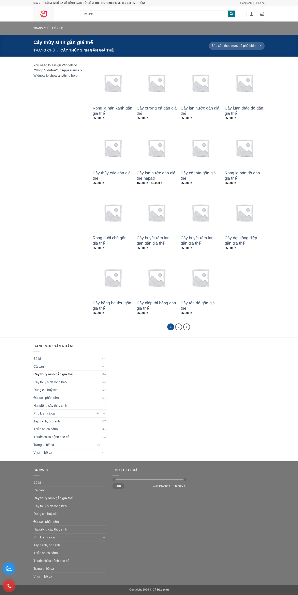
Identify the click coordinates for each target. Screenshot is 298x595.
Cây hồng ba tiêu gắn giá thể (112, 305)
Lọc (118, 486)
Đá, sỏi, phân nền (46, 398)
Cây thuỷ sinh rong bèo (50, 382)
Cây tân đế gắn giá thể (198, 305)
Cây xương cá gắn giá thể (157, 111)
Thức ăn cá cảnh (45, 429)
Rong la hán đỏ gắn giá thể (242, 175)
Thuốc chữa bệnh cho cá (51, 437)
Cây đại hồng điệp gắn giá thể (241, 240)
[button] (252, 13)
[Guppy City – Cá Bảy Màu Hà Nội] (53, 13)
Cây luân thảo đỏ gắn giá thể (244, 111)
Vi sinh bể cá (42, 452)
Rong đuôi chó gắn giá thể (109, 240)
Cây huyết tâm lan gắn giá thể (197, 240)
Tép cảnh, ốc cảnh (46, 421)
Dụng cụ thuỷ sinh (46, 390)
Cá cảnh (39, 366)
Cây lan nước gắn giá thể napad (156, 175)
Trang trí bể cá (43, 445)
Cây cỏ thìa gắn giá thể (198, 175)
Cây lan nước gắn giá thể (200, 111)
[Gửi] (231, 14)
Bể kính (38, 358)
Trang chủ (246, 2)
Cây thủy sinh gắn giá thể (53, 374)
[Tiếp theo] (186, 326)
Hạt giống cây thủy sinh (50, 405)
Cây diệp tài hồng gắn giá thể (156, 305)
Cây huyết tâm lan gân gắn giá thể (153, 240)
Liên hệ (260, 2)
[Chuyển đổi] (104, 413)
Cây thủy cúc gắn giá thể (112, 175)
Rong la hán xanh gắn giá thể (112, 111)
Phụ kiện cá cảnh (45, 413)
